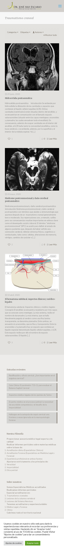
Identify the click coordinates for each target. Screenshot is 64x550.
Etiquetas (25, 32)
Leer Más (53, 139)
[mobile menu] (60, 6)
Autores (38, 32)
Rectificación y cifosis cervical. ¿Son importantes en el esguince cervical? (32, 377)
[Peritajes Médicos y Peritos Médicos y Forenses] (32, 5)
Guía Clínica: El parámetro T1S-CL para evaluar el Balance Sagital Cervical (30, 386)
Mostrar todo (51, 35)
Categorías (12, 32)
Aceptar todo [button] (33, 543)
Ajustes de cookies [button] (14, 543)
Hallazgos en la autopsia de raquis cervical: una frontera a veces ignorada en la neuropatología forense (29, 417)
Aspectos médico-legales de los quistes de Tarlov (30, 395)
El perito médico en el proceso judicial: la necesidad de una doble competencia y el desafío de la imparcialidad (31, 405)
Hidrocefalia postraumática (18, 98)
